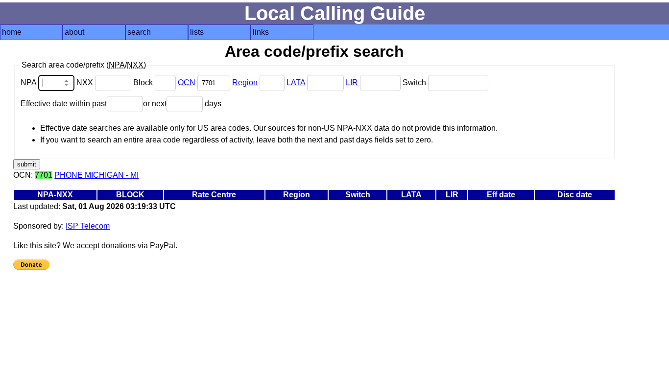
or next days (182, 103)
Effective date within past (64, 103)
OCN (186, 82)
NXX (85, 82)
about (74, 32)
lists (197, 32)
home (12, 32)
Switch (415, 82)
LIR (352, 82)
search (139, 32)
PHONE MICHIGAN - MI (96, 175)
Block (144, 82)
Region (245, 82)
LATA (296, 82)
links (261, 32)
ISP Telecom (88, 226)
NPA (29, 82)
